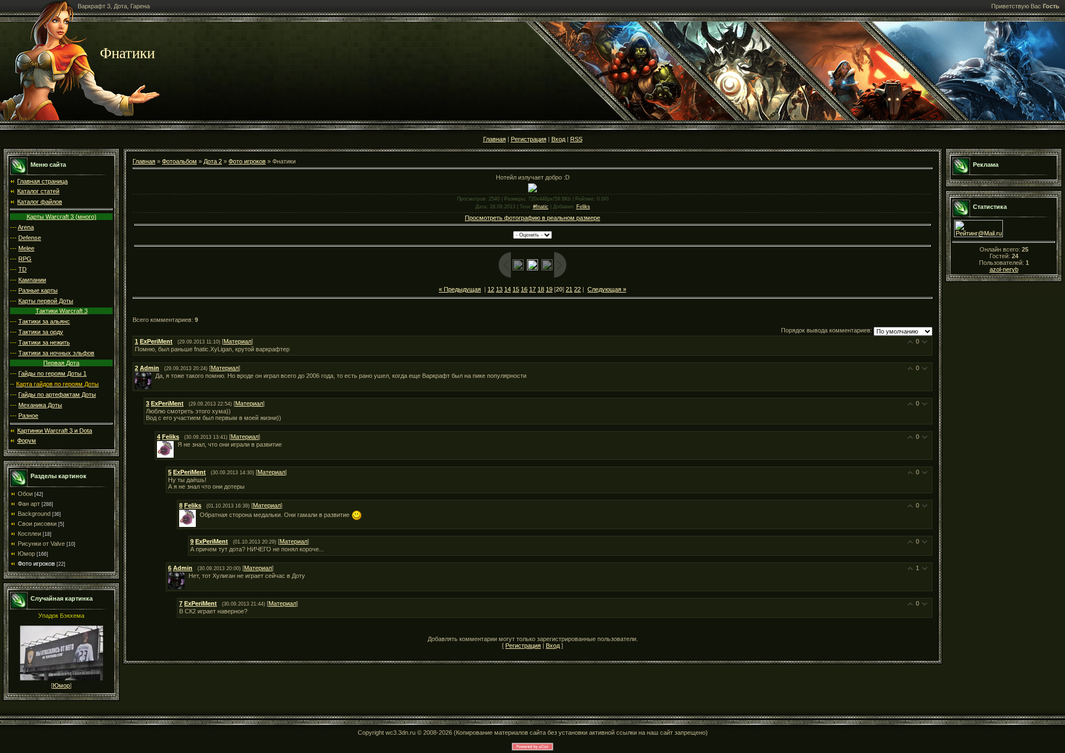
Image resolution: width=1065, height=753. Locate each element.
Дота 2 (213, 161)
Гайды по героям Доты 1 (52, 373)
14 (507, 289)
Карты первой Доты (45, 301)
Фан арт (29, 503)
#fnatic (541, 206)
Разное (28, 415)
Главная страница (42, 181)
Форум (26, 440)
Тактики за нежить (44, 342)
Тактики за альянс (44, 321)
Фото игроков (36, 563)
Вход (558, 139)
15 (516, 289)
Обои (25, 493)
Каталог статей (38, 191)
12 (491, 289)
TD (22, 269)
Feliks (583, 206)
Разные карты (38, 290)
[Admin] (154, 375)
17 (532, 289)
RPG (25, 258)
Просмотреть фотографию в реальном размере (532, 217)
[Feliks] (176, 444)
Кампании (32, 279)
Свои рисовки (37, 523)
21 (569, 289)
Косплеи (29, 533)
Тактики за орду (40, 332)
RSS (576, 139)
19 (549, 289)
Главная (494, 139)
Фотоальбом (179, 161)
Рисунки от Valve (41, 543)
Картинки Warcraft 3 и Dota (54, 430)
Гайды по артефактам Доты (57, 394)
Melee (26, 248)
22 (577, 289)
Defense (29, 237)
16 (524, 289)
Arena (26, 227)
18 (540, 289)
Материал (237, 341)
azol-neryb (1004, 269)
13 (499, 289)
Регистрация (528, 139)
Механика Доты (40, 405)
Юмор (26, 553)
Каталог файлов (39, 201)
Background (34, 513)
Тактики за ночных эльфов (56, 353)
